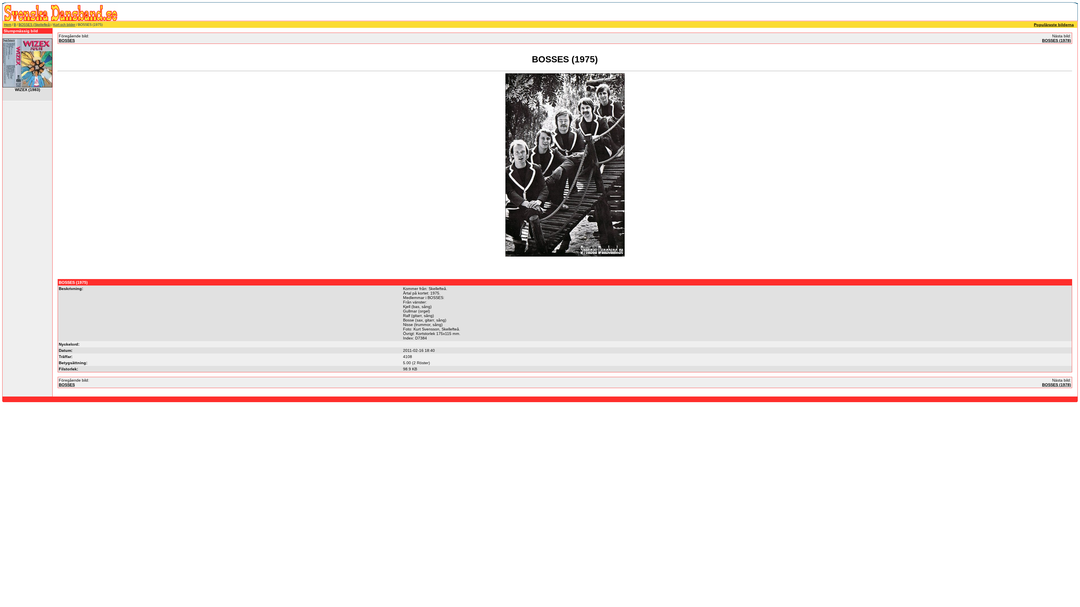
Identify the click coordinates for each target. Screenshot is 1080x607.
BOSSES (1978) (1056, 40)
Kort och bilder (64, 25)
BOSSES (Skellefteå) (35, 25)
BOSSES (67, 40)
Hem (7, 25)
